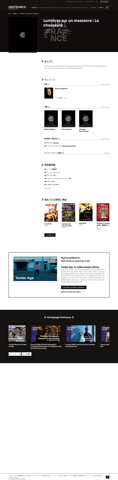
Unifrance (93, 7)
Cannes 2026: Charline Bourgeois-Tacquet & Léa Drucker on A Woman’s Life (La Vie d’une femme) (24, 346)
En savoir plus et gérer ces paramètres (17, 478)
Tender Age (67, 266)
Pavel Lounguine (65, 30)
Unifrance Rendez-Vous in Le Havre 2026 (74, 1)
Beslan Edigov (49, 129)
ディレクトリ (68, 7)
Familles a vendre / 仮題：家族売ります (103, 225)
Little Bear (64, 32)
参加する (101, 7)
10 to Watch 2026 (89, 1)
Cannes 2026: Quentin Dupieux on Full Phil (92, 345)
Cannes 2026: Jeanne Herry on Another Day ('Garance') (58, 345)
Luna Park (48, 224)
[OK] (108, 477)
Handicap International (69, 146)
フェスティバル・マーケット (54, 7)
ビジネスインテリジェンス (81, 7)
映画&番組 (34, 7)
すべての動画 (26, 354)
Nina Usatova (67, 129)
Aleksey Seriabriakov (84, 130)
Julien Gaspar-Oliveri (88, 266)
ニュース (42, 7)
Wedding (82, 223)
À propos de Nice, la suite (67, 225)
